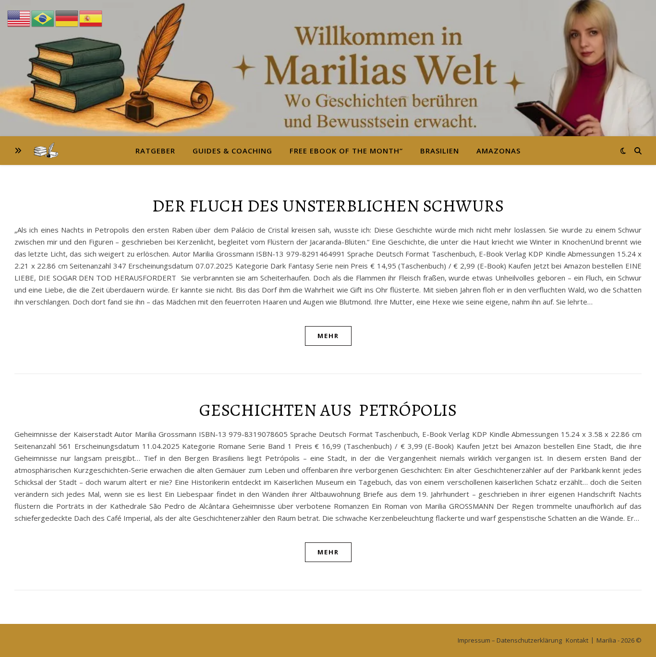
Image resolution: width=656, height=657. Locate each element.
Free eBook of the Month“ (346, 150)
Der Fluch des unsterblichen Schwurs (328, 205)
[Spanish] (91, 18)
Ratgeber (155, 150)
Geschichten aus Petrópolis (328, 410)
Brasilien (439, 150)
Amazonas (498, 150)
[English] (19, 18)
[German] (67, 18)
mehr (328, 335)
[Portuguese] (43, 18)
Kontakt (577, 640)
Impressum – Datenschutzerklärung (510, 640)
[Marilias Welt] (328, 68)
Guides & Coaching (232, 150)
